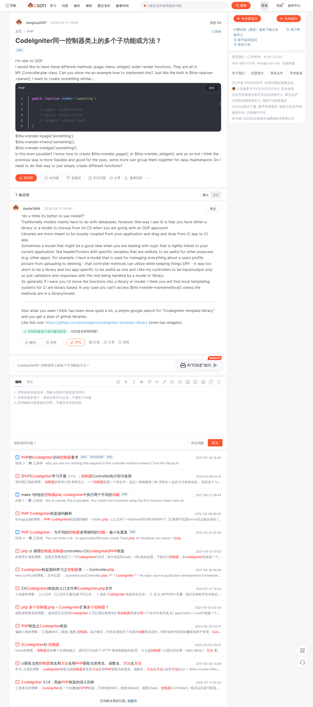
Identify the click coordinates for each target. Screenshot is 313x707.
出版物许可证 (256, 112)
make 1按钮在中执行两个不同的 (70, 494)
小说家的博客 (25, 594)
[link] (18, 31)
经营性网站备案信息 (279, 83)
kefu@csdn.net (268, 63)
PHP (30, 31)
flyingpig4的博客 (27, 519)
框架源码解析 (46, 513)
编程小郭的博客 (26, 632)
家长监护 (291, 94)
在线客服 (288, 63)
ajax (83, 456)
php (19, 50)
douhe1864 (31, 208)
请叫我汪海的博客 (28, 482)
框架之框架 (44, 626)
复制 (211, 88)
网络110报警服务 (275, 100)
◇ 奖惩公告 (242, 44)
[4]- (40, 644)
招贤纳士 (257, 73)
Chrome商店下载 (244, 106)
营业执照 (287, 89)
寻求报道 (296, 73)
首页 (18, 31)
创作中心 (294, 5)
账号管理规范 (267, 106)
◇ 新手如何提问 (245, 40)
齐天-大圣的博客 (27, 669)
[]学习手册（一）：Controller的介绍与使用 (76, 476)
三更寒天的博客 (26, 688)
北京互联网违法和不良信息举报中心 (257, 94)
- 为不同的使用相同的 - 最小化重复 (74, 532)
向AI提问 (291, 18)
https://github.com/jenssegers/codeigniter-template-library (96, 322)
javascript (97, 456)
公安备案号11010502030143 (257, 89)
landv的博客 (24, 650)
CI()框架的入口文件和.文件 (67, 588)
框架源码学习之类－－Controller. (67, 569)
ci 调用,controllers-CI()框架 (72, 551)
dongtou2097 (36, 23)
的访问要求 (49, 457)
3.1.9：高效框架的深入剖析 (57, 682)
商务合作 (276, 73)
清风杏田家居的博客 (29, 613)
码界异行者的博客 (28, 557)
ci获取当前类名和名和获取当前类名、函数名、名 (81, 663)
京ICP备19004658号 (247, 83)
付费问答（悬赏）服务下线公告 (256, 29)
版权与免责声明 (290, 106)
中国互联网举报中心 (246, 100)
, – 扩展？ (65, 607)
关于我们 (238, 73)
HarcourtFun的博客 (29, 575)
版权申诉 (238, 112)
